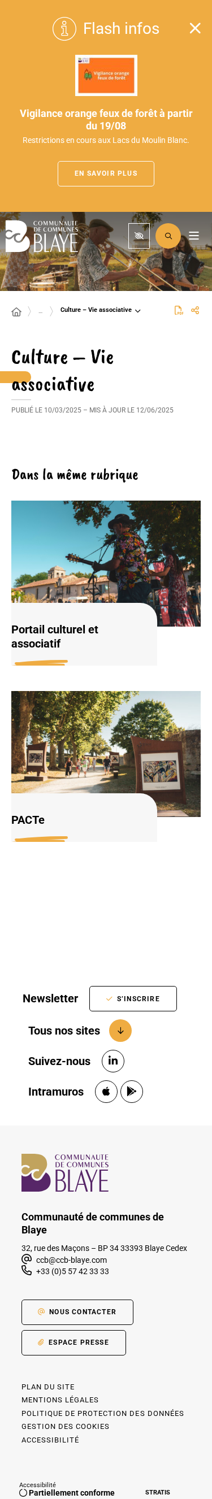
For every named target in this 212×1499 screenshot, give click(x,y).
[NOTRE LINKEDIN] (113, 1061)
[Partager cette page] (195, 311)
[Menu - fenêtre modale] (193, 236)
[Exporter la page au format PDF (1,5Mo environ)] (179, 310)
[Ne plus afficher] (195, 28)
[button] (168, 236)
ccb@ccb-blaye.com (70, 1260)
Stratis (157, 1492)
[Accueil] (16, 312)
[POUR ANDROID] (131, 1091)
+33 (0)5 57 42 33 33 (72, 1271)
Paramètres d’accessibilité (139, 236)
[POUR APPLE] (106, 1091)
